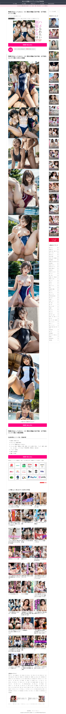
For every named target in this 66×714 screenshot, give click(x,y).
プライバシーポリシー (35, 710)
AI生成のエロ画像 (11, 18)
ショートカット (18, 18)
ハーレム (31, 18)
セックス (27, 18)
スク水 (23, 18)
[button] (58, 11)
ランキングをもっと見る (53, 240)
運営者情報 (29, 710)
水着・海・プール (36, 18)
